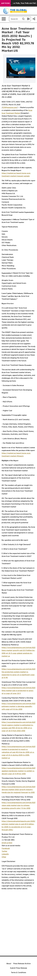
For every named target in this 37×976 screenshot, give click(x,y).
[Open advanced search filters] (28, 19)
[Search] (23, 19)
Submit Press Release (18, 968)
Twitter (4, 851)
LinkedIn (5, 854)
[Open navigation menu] (4, 19)
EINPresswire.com (10, 107)
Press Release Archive (22, 964)
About (8, 964)
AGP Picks (5, 3)
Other (4, 857)
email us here (7, 843)
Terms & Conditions (18, 972)
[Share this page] (33, 19)
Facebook (6, 848)
